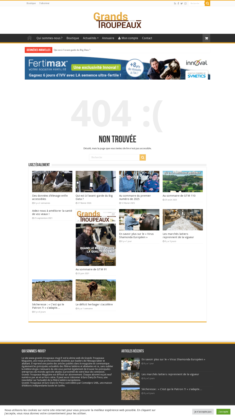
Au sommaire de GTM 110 (179, 195)
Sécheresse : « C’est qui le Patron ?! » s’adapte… (48, 306)
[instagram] (185, 3)
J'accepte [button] (223, 411)
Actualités (89, 38)
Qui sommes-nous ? (49, 38)
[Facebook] (178, 3)
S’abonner (44, 3)
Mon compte (130, 38)
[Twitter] (181, 3)
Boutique (31, 3)
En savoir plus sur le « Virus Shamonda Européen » (136, 235)
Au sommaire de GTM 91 (91, 269)
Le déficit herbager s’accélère (94, 304)
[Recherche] (207, 3)
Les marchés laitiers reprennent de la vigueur (178, 235)
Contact (147, 38)
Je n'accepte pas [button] (203, 411)
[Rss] (175, 3)
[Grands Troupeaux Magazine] (117, 19)
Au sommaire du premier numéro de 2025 (74, 50)
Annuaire (108, 38)
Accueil (29, 38)
